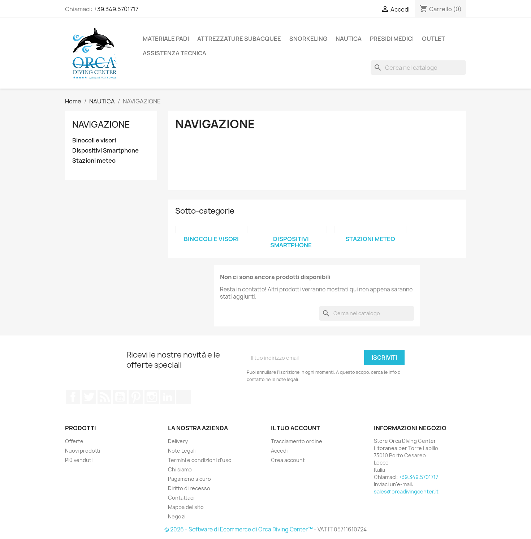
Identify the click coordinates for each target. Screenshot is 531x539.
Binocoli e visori (94, 140)
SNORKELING (308, 39)
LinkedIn (167, 397)
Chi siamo (180, 469)
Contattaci (181, 497)
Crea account (288, 460)
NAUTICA (349, 39)
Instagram (151, 397)
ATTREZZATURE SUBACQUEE (239, 39)
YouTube (120, 397)
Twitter (89, 397)
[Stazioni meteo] (370, 229)
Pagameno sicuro (189, 478)
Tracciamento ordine (296, 441)
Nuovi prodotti (82, 450)
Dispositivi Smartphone (105, 150)
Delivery (178, 441)
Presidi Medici (392, 39)
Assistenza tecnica (174, 53)
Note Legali (181, 450)
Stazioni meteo (94, 160)
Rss (104, 397)
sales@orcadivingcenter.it (406, 491)
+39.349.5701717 (116, 9)
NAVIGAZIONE (101, 124)
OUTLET (433, 39)
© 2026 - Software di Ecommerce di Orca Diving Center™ (239, 529)
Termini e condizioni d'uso (200, 460)
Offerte (74, 441)
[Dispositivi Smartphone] (291, 229)
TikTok (183, 397)
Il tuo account (295, 428)
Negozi (176, 516)
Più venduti (78, 460)
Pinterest (136, 397)
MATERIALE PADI (166, 39)
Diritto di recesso (189, 488)
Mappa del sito (186, 507)
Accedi (279, 450)
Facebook (73, 397)
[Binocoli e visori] (211, 229)
